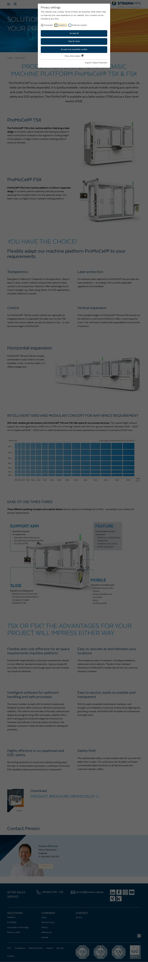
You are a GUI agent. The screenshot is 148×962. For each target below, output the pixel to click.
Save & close (74, 41)
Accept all (74, 33)
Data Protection (100, 63)
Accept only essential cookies (74, 49)
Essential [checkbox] (48, 25)
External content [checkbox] (79, 25)
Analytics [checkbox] (62, 25)
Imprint (88, 63)
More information (73, 56)
